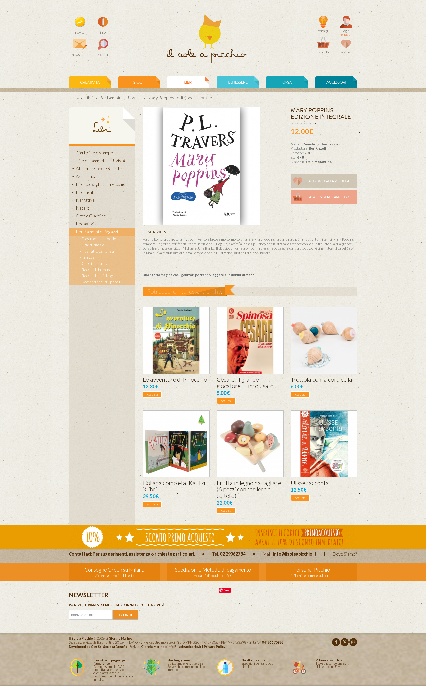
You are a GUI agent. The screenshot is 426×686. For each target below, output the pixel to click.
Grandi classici (93, 245)
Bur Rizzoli (317, 148)
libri (188, 82)
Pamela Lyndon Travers (321, 144)
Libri (89, 97)
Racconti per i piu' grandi (101, 275)
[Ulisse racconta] (324, 443)
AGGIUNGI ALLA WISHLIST (328, 181)
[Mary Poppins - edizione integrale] (201, 165)
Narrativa (85, 200)
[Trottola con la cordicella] (324, 340)
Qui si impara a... (94, 263)
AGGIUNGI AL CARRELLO (329, 196)
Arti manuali (87, 176)
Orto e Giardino (91, 215)
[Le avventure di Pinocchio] (176, 340)
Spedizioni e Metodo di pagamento (213, 569)
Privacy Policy (214, 647)
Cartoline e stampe (94, 152)
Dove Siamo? (345, 554)
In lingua (88, 257)
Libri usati (85, 192)
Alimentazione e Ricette (99, 168)
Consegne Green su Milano (114, 569)
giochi (139, 82)
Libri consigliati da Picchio (100, 184)
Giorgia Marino (152, 647)
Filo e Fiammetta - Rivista (100, 160)
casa (287, 82)
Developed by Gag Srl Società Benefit (98, 647)
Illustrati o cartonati (98, 251)
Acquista (152, 394)
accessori (336, 82)
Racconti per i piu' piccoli (101, 282)
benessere (237, 82)
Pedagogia (86, 223)
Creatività (90, 82)
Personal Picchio (311, 569)
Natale (82, 208)
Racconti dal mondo (98, 269)
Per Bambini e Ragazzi (120, 97)
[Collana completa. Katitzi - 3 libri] (176, 443)
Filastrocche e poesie (99, 238)
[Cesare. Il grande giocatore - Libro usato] (250, 340)
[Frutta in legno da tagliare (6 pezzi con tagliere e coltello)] (250, 443)
